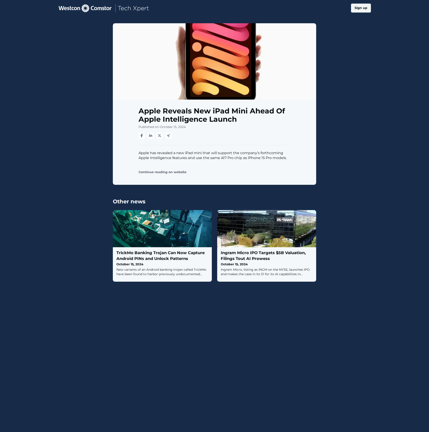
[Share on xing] (168, 135)
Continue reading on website (163, 172)
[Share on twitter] (159, 135)
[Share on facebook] (142, 135)
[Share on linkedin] (150, 135)
